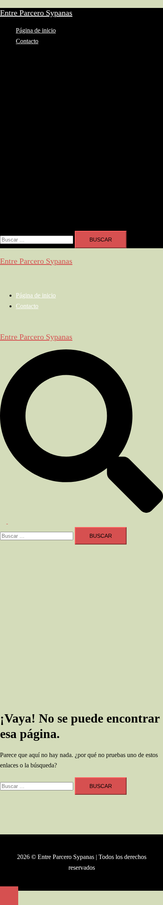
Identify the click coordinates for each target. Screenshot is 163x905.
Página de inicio (36, 30)
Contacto (27, 41)
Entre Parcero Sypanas (36, 12)
